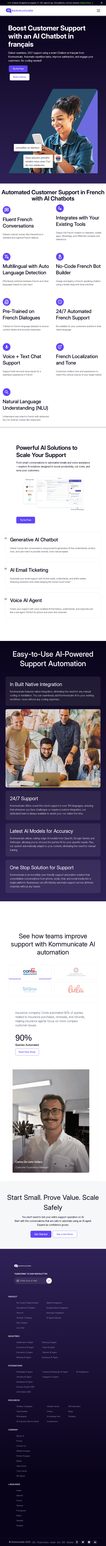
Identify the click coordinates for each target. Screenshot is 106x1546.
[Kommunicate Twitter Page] (83, 1542)
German (19, 1505)
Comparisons (52, 1421)
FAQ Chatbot (21, 1323)
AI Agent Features (53, 1318)
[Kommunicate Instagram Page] (89, 1542)
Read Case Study (27, 1052)
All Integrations (82, 1372)
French (19, 1500)
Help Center (21, 1466)
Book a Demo (19, 77)
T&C (34, 1542)
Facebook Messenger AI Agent (55, 1372)
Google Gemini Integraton (57, 1308)
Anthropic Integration (55, 1313)
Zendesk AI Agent (23, 1377)
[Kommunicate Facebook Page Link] (77, 1542)
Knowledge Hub (53, 1416)
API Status (20, 1476)
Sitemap (70, 1542)
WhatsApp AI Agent (24, 1372)
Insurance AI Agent (50, 1357)
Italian (19, 1515)
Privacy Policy (43, 1542)
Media (19, 1461)
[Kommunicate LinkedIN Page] (95, 1542)
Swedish (19, 1520)
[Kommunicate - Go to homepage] (22, 1265)
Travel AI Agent (48, 1347)
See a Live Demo (65, 1234)
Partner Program (23, 1456)
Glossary (72, 1416)
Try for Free (18, 68)
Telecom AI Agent (49, 1352)
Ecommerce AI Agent (25, 1347)
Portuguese (21, 1510)
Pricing (19, 1441)
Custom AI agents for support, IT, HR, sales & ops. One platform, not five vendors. (52, 3)
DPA (63, 1542)
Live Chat (20, 1328)
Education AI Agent (24, 1352)
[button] (98, 10)
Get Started (41, 1234)
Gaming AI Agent (49, 1342)
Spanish (19, 1495)
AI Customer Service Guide (27, 1421)
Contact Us (21, 1446)
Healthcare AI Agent (24, 1342)
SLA (58, 1542)
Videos (50, 1411)
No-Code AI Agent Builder (27, 1303)
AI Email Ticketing (24, 1318)
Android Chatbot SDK (25, 1387)
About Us (20, 1436)
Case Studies (21, 1411)
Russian (19, 1525)
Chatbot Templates (24, 1406)
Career (53, 1542)
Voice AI (19, 1313)
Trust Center (21, 1471)
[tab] (30, 972)
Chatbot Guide (53, 1406)
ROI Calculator (74, 1406)
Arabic (19, 1490)
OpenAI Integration (54, 1303)
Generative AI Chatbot (25, 1308)
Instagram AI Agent (51, 1377)
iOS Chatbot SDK (23, 1392)
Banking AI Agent (23, 1357)
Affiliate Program (23, 1451)
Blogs (70, 1411)
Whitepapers (21, 1416)
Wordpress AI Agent (24, 1382)
